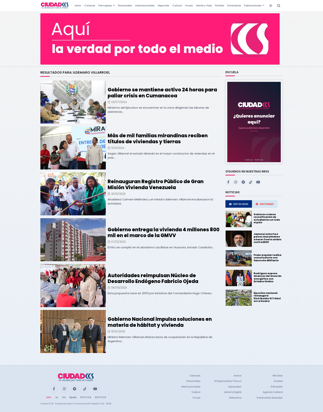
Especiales (235, 386)
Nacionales (125, 5)
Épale (73, 397)
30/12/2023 (118, 194)
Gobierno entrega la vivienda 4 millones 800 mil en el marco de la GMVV (163, 232)
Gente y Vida (204, 5)
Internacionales (145, 5)
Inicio (78, 5)
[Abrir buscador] (279, 6)
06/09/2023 (119, 288)
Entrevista (277, 386)
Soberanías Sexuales (270, 397)
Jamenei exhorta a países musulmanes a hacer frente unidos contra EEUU (268, 238)
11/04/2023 (118, 331)
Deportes (163, 5)
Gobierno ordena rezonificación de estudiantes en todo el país (267, 218)
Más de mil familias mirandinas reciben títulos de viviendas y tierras (158, 138)
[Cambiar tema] (271, 6)
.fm (64, 397)
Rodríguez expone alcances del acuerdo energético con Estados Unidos (268, 277)
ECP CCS (100, 397)
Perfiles (219, 5)
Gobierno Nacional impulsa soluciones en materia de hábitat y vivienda (160, 322)
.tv (56, 397)
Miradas (278, 375)
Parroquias (105, 5)
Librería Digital (233, 392)
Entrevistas (234, 5)
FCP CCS (85, 397)
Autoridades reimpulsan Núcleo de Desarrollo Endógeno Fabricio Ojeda (153, 278)
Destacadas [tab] (240, 204)
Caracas (89, 5)
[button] (254, 122)
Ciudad (278, 381)
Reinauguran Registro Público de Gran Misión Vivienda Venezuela (156, 184)
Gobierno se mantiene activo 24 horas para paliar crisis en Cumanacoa (162, 92)
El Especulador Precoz (228, 381)
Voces (189, 5)
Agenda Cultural (273, 392)
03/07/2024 (119, 102)
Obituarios (235, 397)
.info (48, 397)
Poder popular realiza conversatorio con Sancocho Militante (267, 257)
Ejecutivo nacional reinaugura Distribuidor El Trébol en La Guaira (267, 297)
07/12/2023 (118, 242)
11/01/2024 (117, 148)
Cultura (177, 5)
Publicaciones (252, 5)
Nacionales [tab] (267, 204)
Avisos (238, 375)
